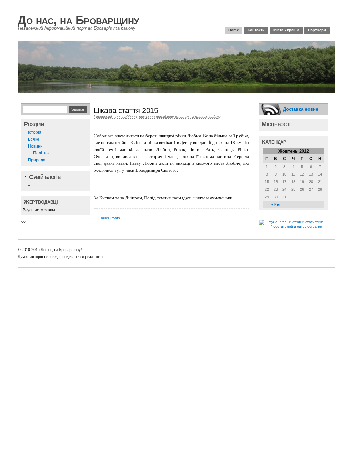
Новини (35, 146)
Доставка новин (301, 109)
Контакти (256, 30)
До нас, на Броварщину (78, 20)
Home (233, 30)
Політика (42, 153)
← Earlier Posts (107, 218)
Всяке (33, 139)
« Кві (275, 204)
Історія (34, 132)
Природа (37, 160)
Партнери (317, 30)
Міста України (286, 30)
